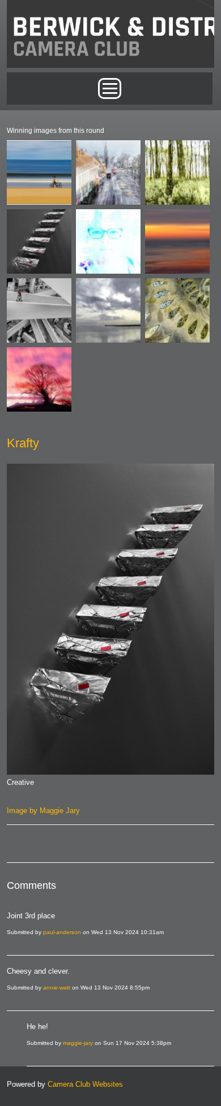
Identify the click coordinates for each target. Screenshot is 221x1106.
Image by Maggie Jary (43, 810)
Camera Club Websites (85, 1084)
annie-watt (56, 987)
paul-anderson (62, 932)
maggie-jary (78, 1043)
